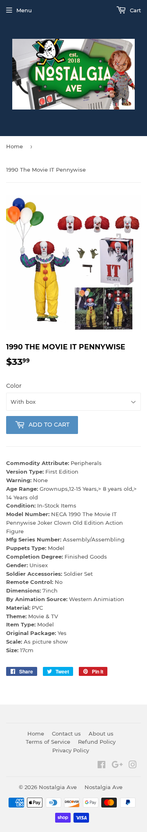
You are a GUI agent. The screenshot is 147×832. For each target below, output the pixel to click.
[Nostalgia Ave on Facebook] (101, 766)
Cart (134, 10)
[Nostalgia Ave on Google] (117, 766)
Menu (24, 10)
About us (101, 733)
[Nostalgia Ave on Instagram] (133, 766)
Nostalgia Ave (58, 787)
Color (14, 385)
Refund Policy (97, 741)
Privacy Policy (70, 750)
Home (14, 146)
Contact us (66, 733)
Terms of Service (48, 741)
